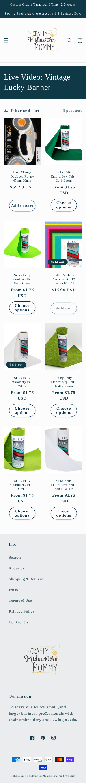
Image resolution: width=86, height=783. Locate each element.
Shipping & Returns (26, 579)
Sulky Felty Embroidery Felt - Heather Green (64, 382)
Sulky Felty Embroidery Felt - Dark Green (64, 176)
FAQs (13, 590)
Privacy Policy (22, 611)
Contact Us (18, 622)
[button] (6, 40)
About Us (17, 568)
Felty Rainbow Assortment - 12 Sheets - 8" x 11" (64, 279)
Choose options (63, 204)
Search (15, 557)
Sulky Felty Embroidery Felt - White (22, 382)
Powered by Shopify (64, 776)
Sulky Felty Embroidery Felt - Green (22, 485)
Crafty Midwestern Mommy (36, 776)
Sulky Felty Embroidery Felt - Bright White (64, 485)
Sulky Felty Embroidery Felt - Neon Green (22, 279)
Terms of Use (20, 600)
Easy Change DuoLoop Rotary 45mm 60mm (22, 176)
